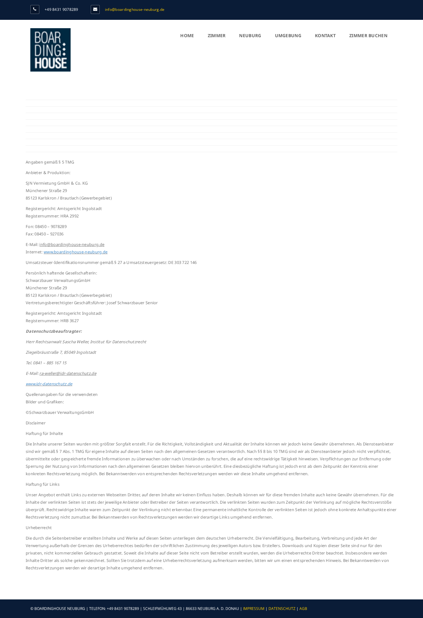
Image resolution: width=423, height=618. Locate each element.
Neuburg (250, 35)
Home (187, 35)
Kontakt (325, 35)
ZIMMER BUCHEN (368, 35)
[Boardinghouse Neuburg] (50, 70)
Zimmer (217, 35)
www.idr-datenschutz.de (49, 384)
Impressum (253, 608)
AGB (303, 608)
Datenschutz (281, 608)
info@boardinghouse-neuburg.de (135, 9)
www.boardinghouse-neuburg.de (75, 252)
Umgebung (288, 35)
